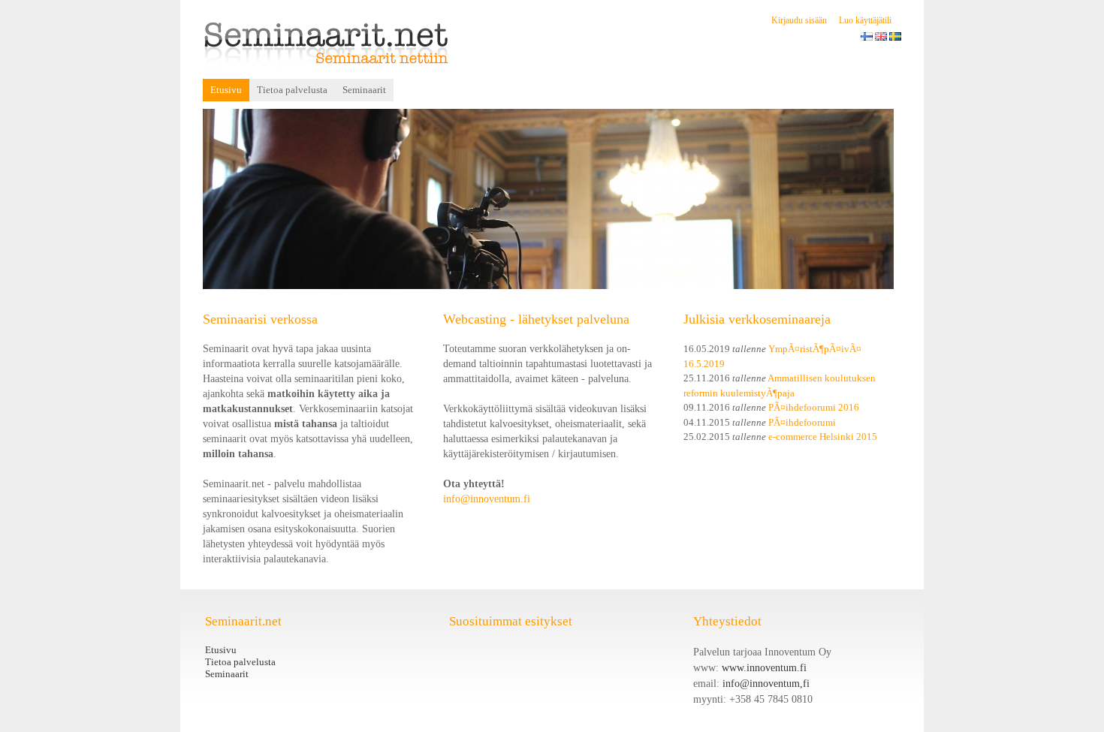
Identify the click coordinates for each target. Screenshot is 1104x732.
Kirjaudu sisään (799, 20)
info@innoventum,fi (766, 683)
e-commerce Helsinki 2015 (822, 436)
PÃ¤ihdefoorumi (802, 422)
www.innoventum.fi (764, 667)
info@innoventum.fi (486, 499)
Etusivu (226, 89)
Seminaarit (364, 89)
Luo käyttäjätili (865, 20)
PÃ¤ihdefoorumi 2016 (813, 407)
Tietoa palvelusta (292, 89)
